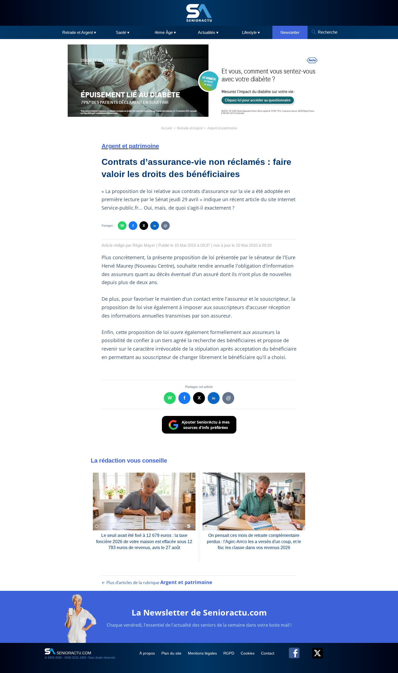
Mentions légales (203, 653)
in (155, 225)
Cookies (248, 653)
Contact (267, 653)
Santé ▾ (122, 32)
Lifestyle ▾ (251, 32)
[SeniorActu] (199, 13)
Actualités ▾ (208, 32)
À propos (147, 653)
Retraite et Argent (190, 128)
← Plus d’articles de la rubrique (157, 582)
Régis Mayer (143, 245)
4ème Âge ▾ (165, 32)
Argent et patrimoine (222, 128)
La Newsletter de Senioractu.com (199, 612)
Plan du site (171, 653)
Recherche (327, 32)
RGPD (229, 653)
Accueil (166, 128)
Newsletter (289, 32)
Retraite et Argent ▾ (79, 32)
